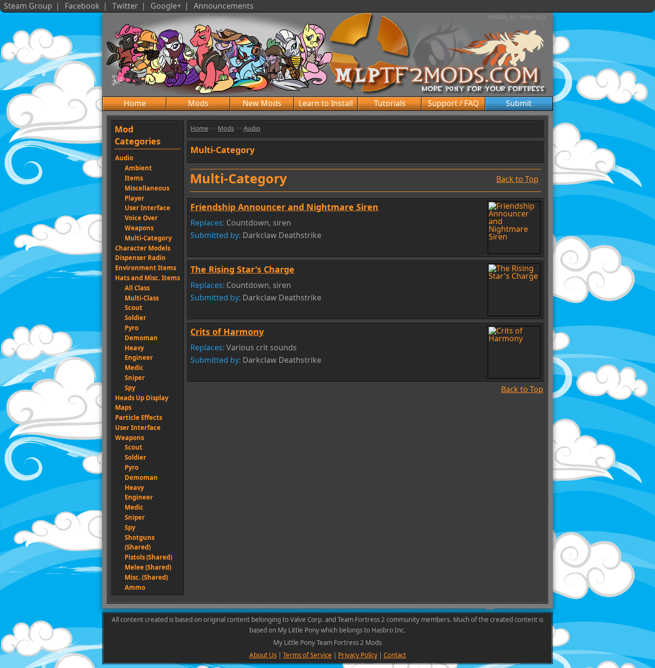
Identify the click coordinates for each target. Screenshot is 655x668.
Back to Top (517, 178)
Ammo (135, 587)
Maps (123, 407)
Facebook (82, 5)
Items (134, 178)
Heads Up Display (141, 398)
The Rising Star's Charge (242, 269)
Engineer (139, 357)
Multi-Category (148, 238)
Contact (395, 655)
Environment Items (145, 267)
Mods (198, 103)
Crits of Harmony (227, 331)
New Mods (262, 103)
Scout (133, 307)
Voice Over (141, 218)
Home (135, 103)
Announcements (224, 6)
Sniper (135, 377)
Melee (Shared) (148, 567)
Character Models (142, 248)
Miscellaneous (147, 188)
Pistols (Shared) (148, 557)
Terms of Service (307, 655)
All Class (137, 288)
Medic (134, 367)
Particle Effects (138, 417)
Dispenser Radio (140, 257)
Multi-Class (142, 298)
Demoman (141, 338)
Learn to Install (326, 103)
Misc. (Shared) (146, 577)
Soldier (135, 317)
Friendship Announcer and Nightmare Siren (284, 207)
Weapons (139, 228)
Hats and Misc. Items (147, 278)
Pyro (132, 327)
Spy (130, 387)
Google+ (166, 5)
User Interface (147, 207)
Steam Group (28, 5)
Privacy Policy (357, 655)
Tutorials (390, 103)
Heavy (134, 348)
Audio (124, 158)
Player (134, 198)
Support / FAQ (453, 103)
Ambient (138, 168)
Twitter (125, 5)
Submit (519, 103)
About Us (263, 655)
